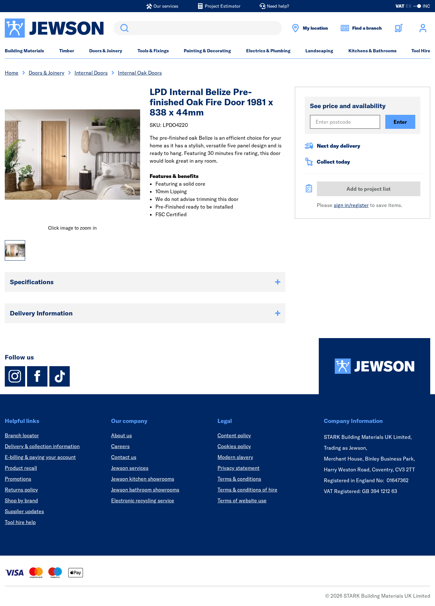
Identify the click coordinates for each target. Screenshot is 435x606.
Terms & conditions (239, 479)
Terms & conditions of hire (247, 489)
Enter (400, 122)
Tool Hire (420, 51)
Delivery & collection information (42, 446)
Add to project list (368, 189)
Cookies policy (234, 446)
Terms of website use (242, 500)
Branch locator (22, 435)
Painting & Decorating (207, 51)
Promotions (18, 479)
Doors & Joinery (105, 51)
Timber (66, 51)
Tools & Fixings (153, 51)
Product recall (21, 468)
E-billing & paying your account (40, 457)
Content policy (234, 435)
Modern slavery (235, 457)
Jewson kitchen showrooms (142, 479)
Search (123, 28)
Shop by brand (21, 500)
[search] (198, 28)
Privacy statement (239, 468)
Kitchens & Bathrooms (372, 51)
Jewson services (129, 468)
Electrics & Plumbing (268, 51)
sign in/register (351, 205)
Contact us (123, 457)
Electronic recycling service (142, 500)
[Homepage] (374, 366)
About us (121, 435)
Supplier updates (24, 511)
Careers (120, 446)
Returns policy (21, 489)
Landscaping (319, 51)
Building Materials (24, 51)
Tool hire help (20, 522)
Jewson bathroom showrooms (145, 489)
